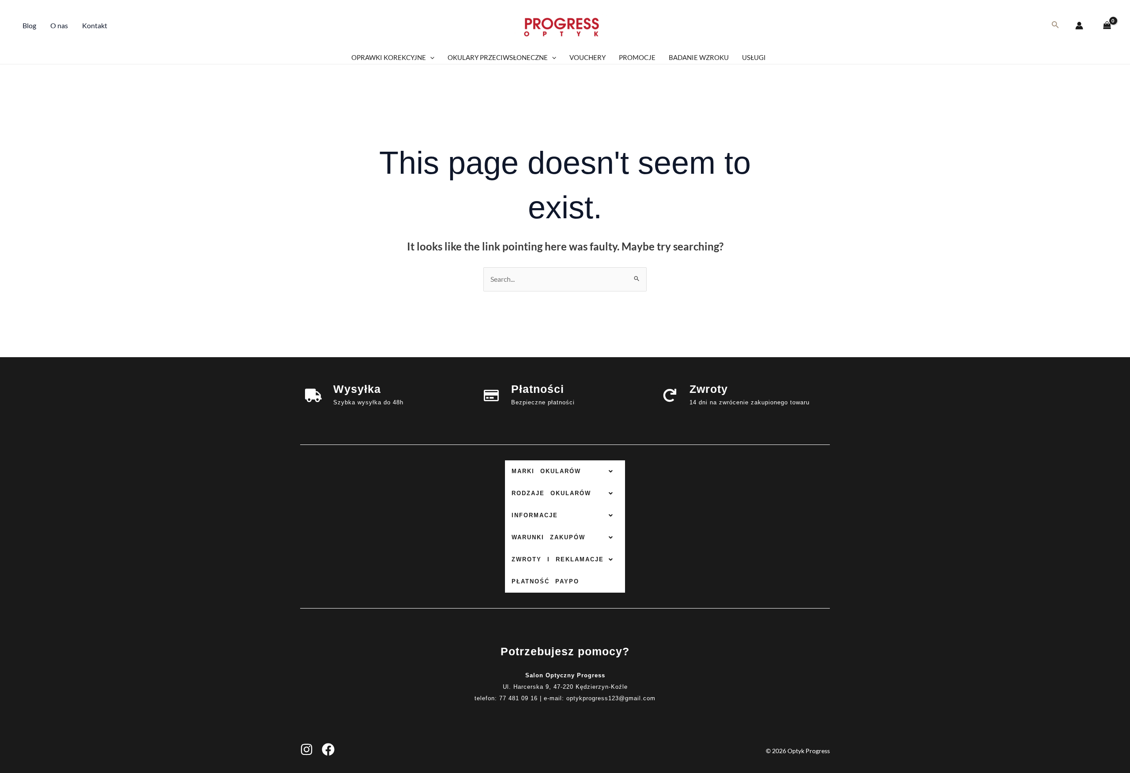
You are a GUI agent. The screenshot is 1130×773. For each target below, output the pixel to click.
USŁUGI (754, 57)
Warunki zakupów (548, 537)
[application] (430, 57)
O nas (59, 25)
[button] (565, 471)
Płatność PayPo (545, 581)
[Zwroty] (669, 395)
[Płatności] (491, 395)
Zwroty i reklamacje (558, 559)
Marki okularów (546, 471)
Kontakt (94, 25)
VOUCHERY (587, 57)
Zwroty (708, 389)
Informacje (535, 515)
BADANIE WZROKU (699, 57)
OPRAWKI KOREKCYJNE (388, 57)
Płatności (537, 389)
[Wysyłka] (313, 395)
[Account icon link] (1079, 26)
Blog (29, 25)
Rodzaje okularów (551, 493)
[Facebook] (328, 749)
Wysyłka (357, 389)
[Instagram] (306, 749)
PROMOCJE (637, 57)
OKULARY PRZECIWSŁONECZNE (498, 57)
